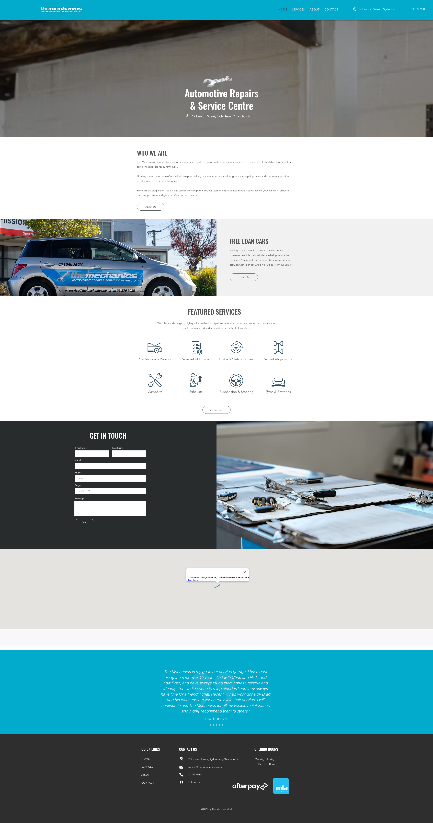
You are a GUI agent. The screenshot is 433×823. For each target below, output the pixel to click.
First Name (81, 448)
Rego (78, 485)
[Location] (181, 759)
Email (78, 460)
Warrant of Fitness (196, 359)
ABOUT (146, 774)
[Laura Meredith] (222, 724)
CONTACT (147, 782)
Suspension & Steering (237, 392)
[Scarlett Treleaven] (219, 724)
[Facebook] (181, 782)
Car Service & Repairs (155, 359)
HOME (145, 758)
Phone (78, 472)
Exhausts (196, 392)
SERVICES (147, 766)
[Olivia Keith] (210, 724)
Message (79, 498)
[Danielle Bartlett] (213, 724)
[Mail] (181, 767)
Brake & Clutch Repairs (236, 359)
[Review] (216, 724)
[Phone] (405, 9)
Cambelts (155, 392)
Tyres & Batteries (278, 392)
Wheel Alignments (278, 359)
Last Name (118, 448)
